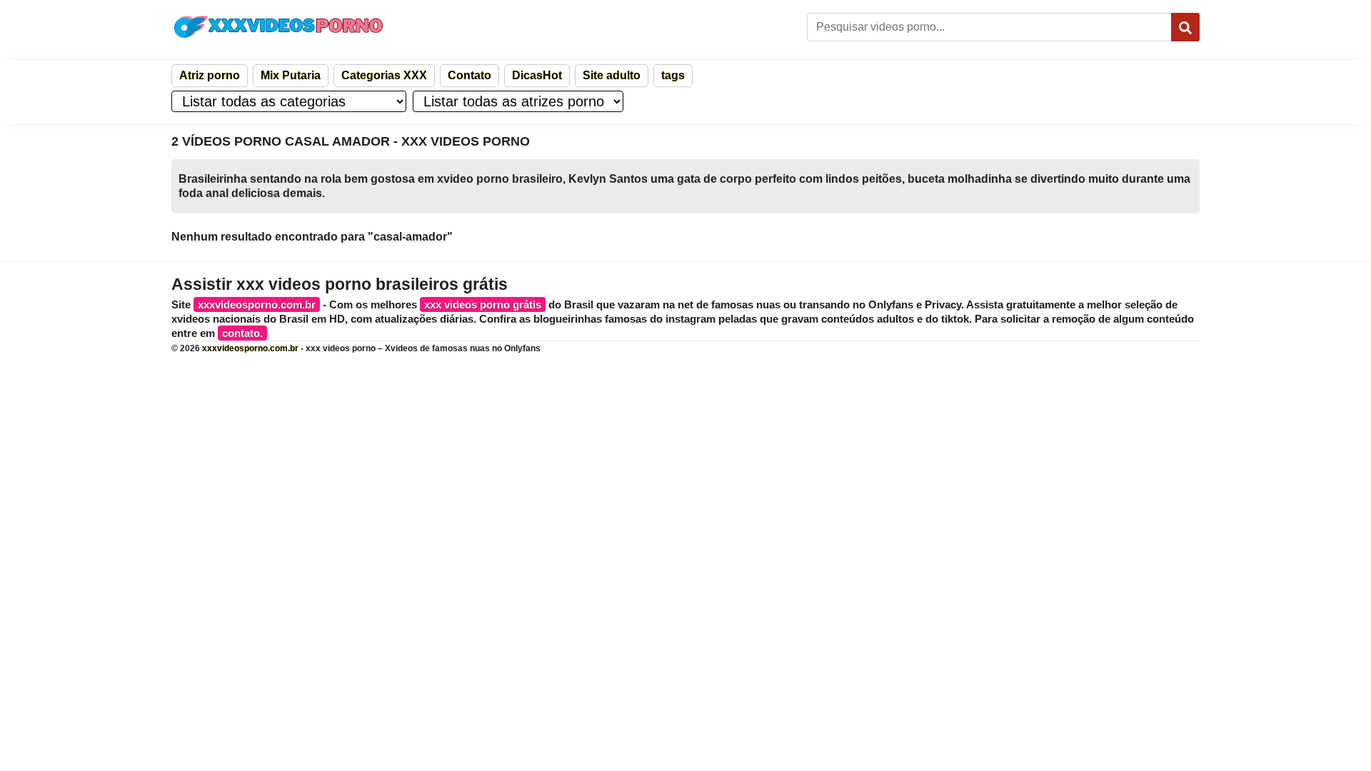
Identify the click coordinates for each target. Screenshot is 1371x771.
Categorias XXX (384, 75)
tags (673, 75)
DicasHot (537, 75)
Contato (469, 75)
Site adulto (612, 75)
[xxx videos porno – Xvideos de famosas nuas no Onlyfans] (278, 26)
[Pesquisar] (1185, 27)
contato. (242, 333)
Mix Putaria (291, 75)
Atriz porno (209, 75)
